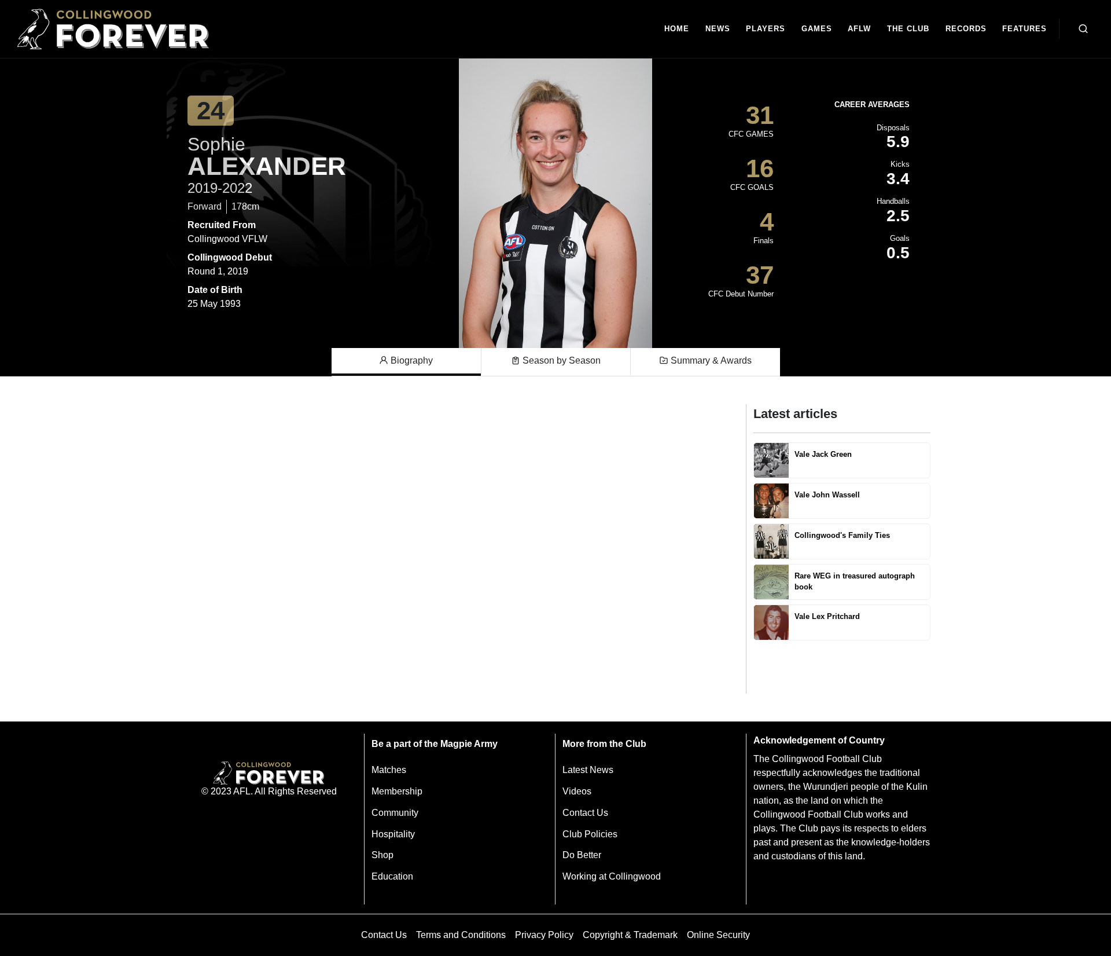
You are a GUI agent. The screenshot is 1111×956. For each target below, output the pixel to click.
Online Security (718, 935)
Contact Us (585, 813)
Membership (396, 791)
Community (394, 813)
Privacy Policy (544, 935)
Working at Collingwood (611, 876)
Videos (576, 791)
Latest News (587, 770)
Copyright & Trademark (630, 935)
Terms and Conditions (461, 935)
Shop (382, 855)
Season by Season (560, 360)
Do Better (581, 855)
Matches (388, 770)
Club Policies (589, 834)
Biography (410, 360)
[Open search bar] (1083, 29)
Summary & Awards (710, 360)
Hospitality (393, 834)
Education (392, 876)
